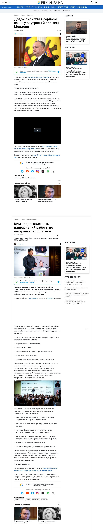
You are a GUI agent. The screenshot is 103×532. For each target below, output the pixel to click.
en (6, 2)
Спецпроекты (81, 7)
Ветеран (28, 499)
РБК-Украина (32, 298)
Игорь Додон (31, 177)
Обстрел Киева (36, 10)
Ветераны (44, 499)
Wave (66, 7)
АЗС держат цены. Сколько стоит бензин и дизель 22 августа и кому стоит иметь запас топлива (75, 282)
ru (9, 2)
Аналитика (28, 7)
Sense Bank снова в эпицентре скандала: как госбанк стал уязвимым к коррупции (76, 73)
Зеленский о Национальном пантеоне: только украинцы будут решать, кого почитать (76, 38)
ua (3, 2)
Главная (16, 15)
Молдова (17, 177)
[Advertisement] (37, 312)
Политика (38, 7)
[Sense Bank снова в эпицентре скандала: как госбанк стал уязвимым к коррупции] (76, 59)
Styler (72, 7)
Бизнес (47, 7)
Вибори (24, 177)
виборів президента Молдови (38, 77)
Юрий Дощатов (70, 67)
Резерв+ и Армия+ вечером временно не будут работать (76, 289)
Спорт (60, 7)
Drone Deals (45, 10)
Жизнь (53, 7)
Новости (19, 7)
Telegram (50, 298)
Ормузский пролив (55, 10)
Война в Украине (66, 10)
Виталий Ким (35, 499)
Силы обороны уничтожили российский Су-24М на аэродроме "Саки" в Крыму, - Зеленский (75, 301)
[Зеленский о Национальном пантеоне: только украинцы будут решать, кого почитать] (76, 27)
